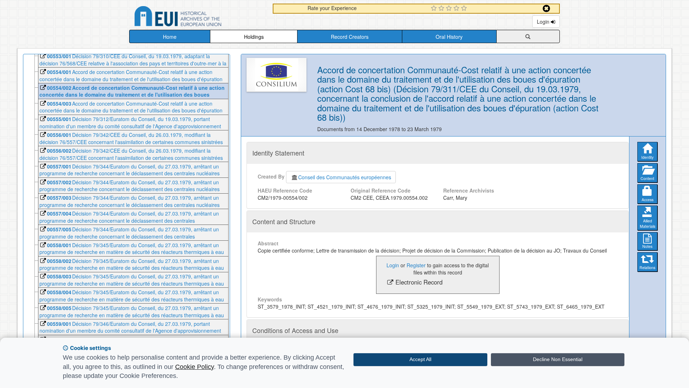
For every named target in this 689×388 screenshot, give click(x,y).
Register (416, 265)
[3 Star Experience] (450, 8)
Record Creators (350, 36)
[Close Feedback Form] (546, 8)
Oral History (449, 36)
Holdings (254, 36)
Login (544, 21)
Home (170, 36)
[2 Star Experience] (442, 8)
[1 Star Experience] (435, 8)
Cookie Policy (194, 366)
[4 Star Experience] (457, 8)
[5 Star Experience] (465, 8)
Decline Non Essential (557, 359)
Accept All (420, 359)
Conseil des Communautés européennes (344, 177)
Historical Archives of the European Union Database (198, 17)
